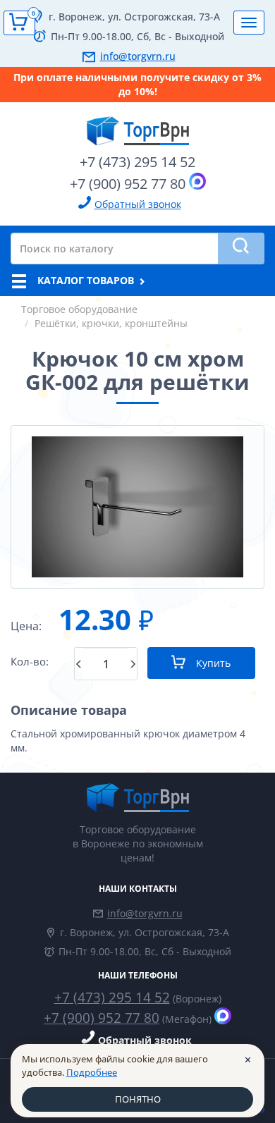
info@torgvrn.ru (138, 56)
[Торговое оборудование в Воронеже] (137, 125)
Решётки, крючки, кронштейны (111, 323)
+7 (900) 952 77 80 (127, 183)
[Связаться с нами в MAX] (197, 181)
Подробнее (91, 1072)
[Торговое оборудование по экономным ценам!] (137, 797)
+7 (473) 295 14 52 (137, 161)
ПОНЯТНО (138, 1099)
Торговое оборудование (79, 309)
